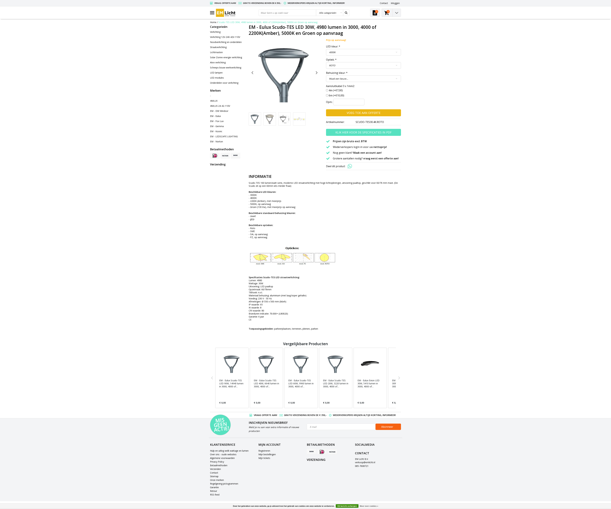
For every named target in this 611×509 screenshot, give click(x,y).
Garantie (214, 487)
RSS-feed (214, 494)
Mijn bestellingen (267, 454)
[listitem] (232, 378)
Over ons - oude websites (223, 454)
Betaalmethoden (218, 465)
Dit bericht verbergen (347, 506)
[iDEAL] (215, 155)
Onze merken (217, 479)
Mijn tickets (264, 458)
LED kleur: (333, 46)
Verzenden (215, 469)
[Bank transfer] (235, 155)
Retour (213, 490)
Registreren (264, 450)
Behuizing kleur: (337, 73)
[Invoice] (225, 155)
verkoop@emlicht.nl (365, 462)
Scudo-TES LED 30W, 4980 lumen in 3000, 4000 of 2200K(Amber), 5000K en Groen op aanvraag (267, 22)
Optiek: (331, 59)
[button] (212, 378)
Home (213, 22)
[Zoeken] (346, 13)
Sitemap (214, 476)
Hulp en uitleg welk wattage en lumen (229, 450)
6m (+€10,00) (336, 95)
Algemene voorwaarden (222, 458)
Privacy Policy (217, 461)
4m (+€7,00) (336, 90)
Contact (214, 472)
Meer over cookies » (369, 506)
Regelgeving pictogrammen (224, 483)
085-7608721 (362, 465)
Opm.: (329, 102)
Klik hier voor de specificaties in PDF (363, 132)
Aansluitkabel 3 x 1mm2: (340, 86)
